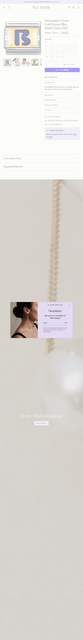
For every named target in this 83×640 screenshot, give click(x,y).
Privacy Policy (53, 330)
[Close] (69, 305)
